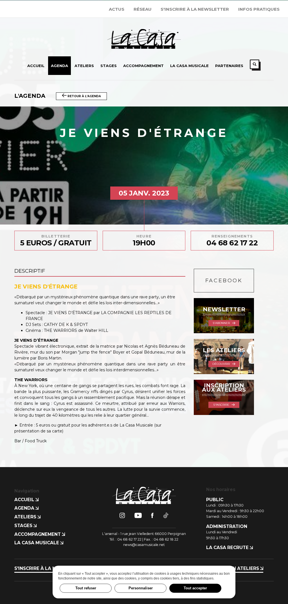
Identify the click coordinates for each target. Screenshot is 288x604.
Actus (116, 9)
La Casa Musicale (37, 542)
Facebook (224, 280)
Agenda (24, 508)
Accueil (24, 499)
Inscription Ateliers (233, 568)
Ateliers (25, 516)
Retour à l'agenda (84, 96)
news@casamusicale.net (144, 545)
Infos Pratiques (259, 9)
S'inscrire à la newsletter (195, 9)
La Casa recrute (228, 547)
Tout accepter (195, 588)
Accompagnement (38, 534)
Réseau (143, 9)
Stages (23, 525)
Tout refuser (85, 588)
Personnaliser (141, 588)
